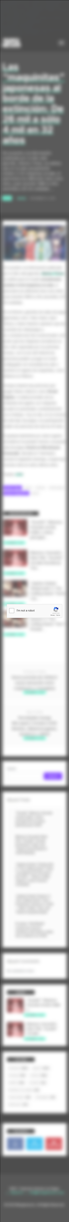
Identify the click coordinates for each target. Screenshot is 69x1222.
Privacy (52, 615)
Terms (58, 615)
